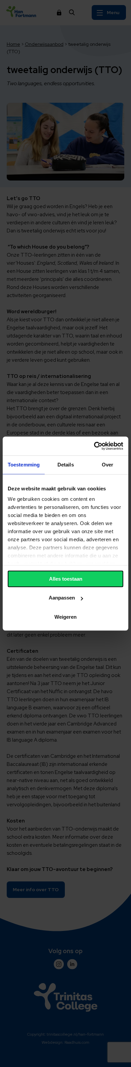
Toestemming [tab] (24, 464)
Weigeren (65, 617)
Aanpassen (62, 598)
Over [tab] (107, 464)
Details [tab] (65, 464)
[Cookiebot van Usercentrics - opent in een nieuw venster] (94, 446)
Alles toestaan (65, 579)
